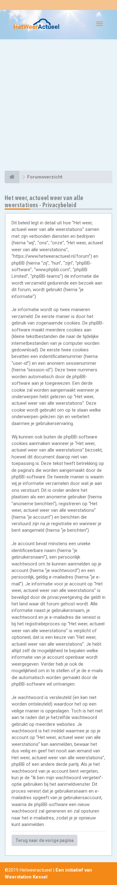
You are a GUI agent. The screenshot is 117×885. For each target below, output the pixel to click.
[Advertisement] (58, 105)
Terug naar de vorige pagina (44, 840)
